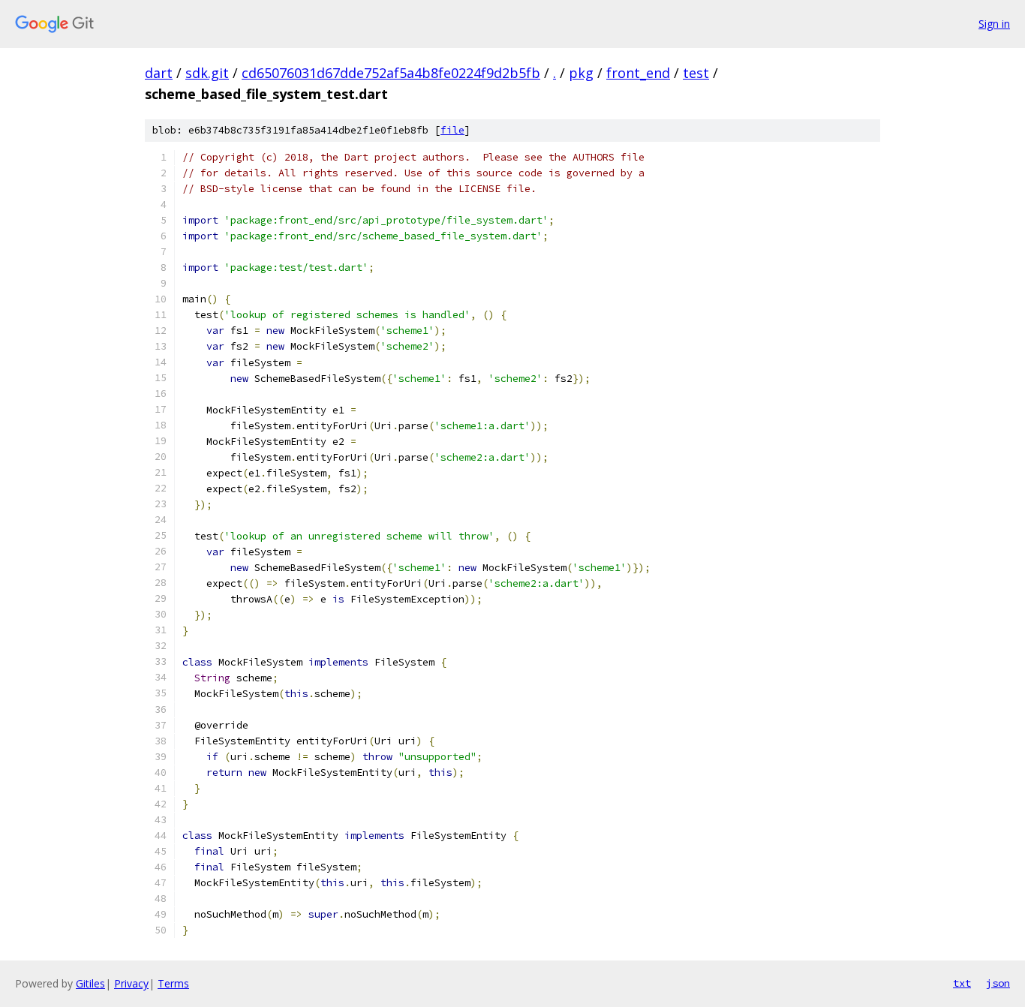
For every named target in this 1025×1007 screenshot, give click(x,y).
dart (159, 73)
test (696, 73)
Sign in (994, 24)
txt (962, 983)
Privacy (131, 983)
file (452, 130)
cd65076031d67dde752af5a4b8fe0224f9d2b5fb (391, 73)
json (998, 983)
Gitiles (90, 983)
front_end (638, 73)
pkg (581, 73)
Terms (173, 983)
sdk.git (207, 73)
